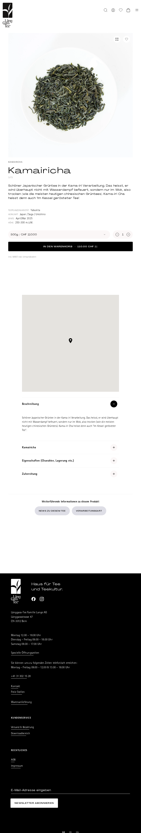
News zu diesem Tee (52, 511)
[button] (70, 341)
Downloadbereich (20, 733)
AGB (13, 760)
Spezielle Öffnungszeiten (25, 653)
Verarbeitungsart (89, 511)
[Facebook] (33, 599)
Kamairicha (15, 162)
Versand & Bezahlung (22, 727)
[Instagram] (42, 599)
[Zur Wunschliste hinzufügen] (126, 39)
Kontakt (15, 686)
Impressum (17, 766)
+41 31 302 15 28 (21, 676)
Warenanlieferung (21, 702)
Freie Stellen (18, 692)
